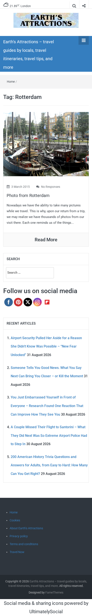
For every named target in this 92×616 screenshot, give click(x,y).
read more (46, 239)
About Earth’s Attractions (26, 528)
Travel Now (17, 552)
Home (11, 81)
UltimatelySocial (46, 611)
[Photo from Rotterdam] (46, 143)
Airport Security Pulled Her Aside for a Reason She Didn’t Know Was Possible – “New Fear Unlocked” (46, 346)
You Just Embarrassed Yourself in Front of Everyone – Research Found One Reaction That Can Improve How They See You (47, 405)
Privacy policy (19, 536)
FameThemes (54, 592)
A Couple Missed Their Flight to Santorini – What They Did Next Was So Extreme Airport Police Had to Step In (49, 435)
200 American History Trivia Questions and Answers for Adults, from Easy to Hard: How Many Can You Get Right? (49, 465)
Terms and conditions (24, 544)
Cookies (15, 520)
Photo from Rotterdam (28, 195)
